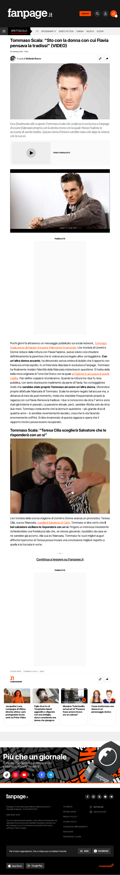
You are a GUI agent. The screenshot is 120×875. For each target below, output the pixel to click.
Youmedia (67, 806)
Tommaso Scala (30, 671)
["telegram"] (50, 774)
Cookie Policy (70, 821)
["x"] (33, 774)
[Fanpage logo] (26, 13)
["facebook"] (41, 774)
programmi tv (48, 31)
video (42, 671)
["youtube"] (24, 774)
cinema (80, 31)
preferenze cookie (72, 836)
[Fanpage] (17, 796)
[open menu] (4, 31)
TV (37, 31)
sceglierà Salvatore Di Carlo (53, 522)
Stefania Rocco (33, 58)
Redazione (68, 831)
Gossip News (15, 671)
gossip (100, 31)
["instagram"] (15, 774)
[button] (107, 58)
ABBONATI (85, 14)
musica (90, 31)
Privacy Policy (70, 816)
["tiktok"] (6, 774)
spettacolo (19, 30)
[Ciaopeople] (106, 866)
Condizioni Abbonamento (75, 826)
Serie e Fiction (66, 31)
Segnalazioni (69, 811)
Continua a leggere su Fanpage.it (60, 559)
